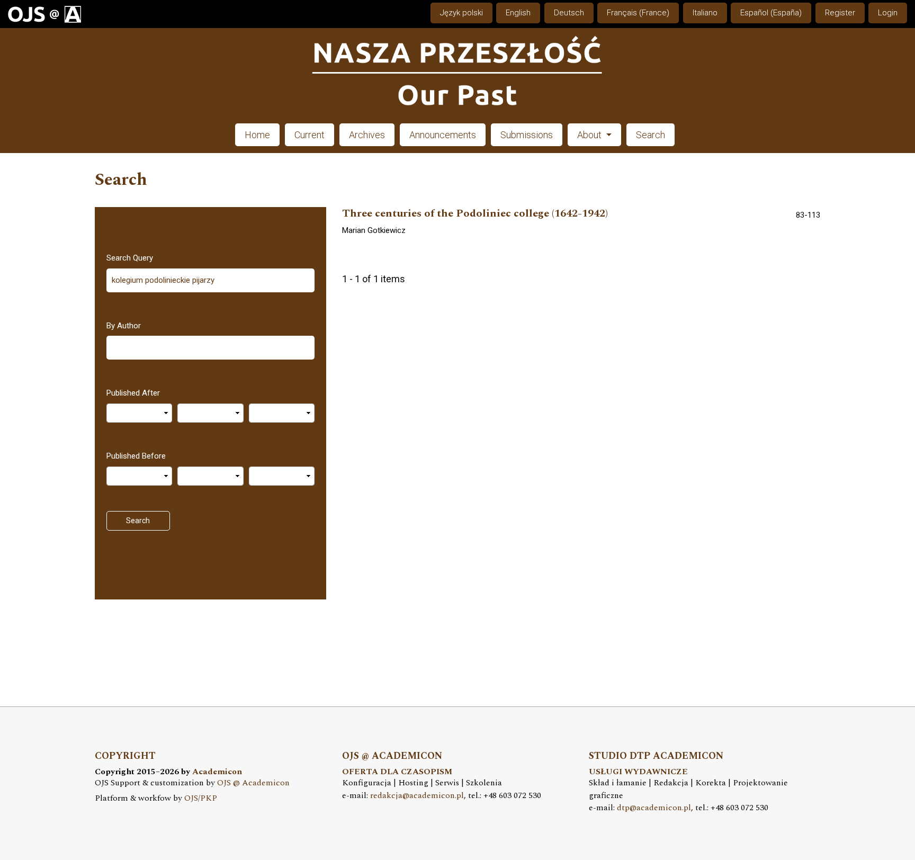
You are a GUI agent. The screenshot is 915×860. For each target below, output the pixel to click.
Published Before (136, 456)
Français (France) (638, 12)
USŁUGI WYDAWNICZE (638, 772)
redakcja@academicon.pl (417, 796)
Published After (133, 393)
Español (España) (771, 12)
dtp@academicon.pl (654, 808)
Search (650, 134)
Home (257, 134)
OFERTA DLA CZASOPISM (397, 772)
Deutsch (569, 12)
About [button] (590, 134)
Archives (367, 134)
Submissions (526, 134)
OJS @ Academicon (253, 783)
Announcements (442, 134)
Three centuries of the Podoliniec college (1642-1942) (475, 213)
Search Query (129, 258)
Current (309, 134)
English (518, 12)
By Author (123, 325)
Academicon (217, 772)
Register (840, 12)
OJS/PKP (200, 798)
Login (888, 12)
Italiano (705, 12)
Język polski (461, 12)
